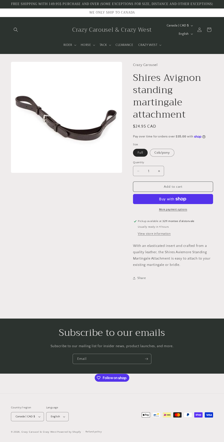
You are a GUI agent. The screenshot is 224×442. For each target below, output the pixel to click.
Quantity (138, 162)
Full (140, 152)
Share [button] (141, 278)
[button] (16, 30)
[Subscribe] (146, 359)
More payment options (173, 209)
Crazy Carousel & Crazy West (39, 432)
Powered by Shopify (69, 432)
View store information (154, 234)
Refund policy (94, 431)
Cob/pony (162, 152)
